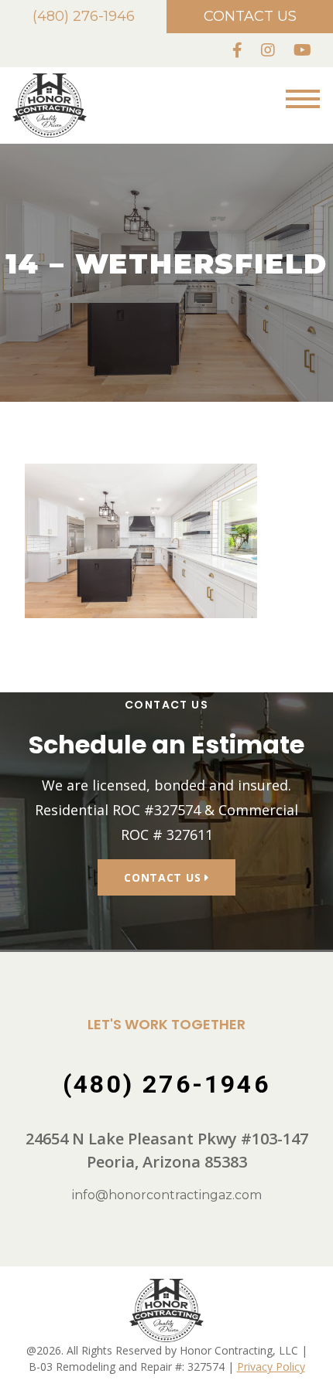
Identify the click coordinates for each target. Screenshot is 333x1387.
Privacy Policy (271, 1366)
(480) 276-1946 (84, 16)
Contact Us (250, 16)
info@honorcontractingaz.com (167, 1195)
